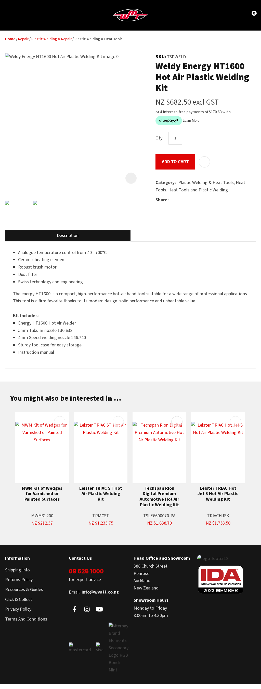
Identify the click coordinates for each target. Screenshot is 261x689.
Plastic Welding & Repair (51, 39)
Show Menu (13, 15)
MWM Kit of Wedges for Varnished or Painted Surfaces (42, 494)
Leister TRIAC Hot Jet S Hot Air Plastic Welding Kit (218, 494)
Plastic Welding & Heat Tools (98, 39)
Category (165, 182)
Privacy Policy (18, 609)
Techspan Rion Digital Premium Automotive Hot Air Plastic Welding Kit (159, 497)
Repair (23, 39)
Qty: (159, 138)
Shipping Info (17, 570)
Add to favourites (59, 421)
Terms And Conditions (26, 619)
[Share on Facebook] (172, 200)
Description (68, 235)
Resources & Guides (24, 589)
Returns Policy (19, 579)
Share (161, 200)
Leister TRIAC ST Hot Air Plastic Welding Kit (100, 494)
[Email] (187, 200)
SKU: (161, 56)
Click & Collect (18, 599)
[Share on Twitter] (178, 200)
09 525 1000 (86, 571)
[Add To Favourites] (204, 161)
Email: (94, 592)
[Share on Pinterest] (194, 200)
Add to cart (175, 162)
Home (10, 39)
